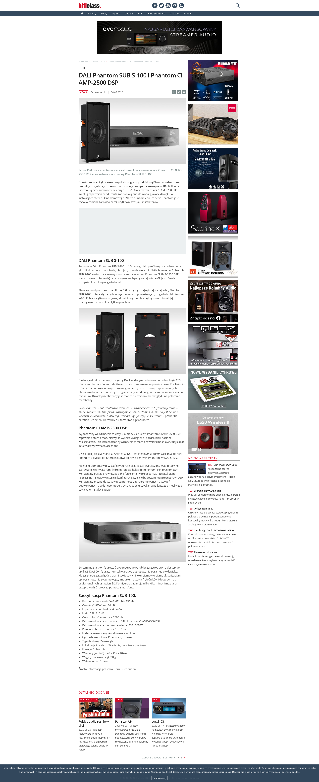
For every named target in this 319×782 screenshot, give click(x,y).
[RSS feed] (181, 5)
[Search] (237, 5)
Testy (104, 13)
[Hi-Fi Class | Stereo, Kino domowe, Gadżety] (82, 13)
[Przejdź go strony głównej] (90, 5)
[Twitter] (161, 5)
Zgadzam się (159, 778)
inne (186, 13)
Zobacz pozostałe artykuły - (162, 757)
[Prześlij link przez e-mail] (174, 5)
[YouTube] (168, 5)
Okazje (129, 13)
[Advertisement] (132, 231)
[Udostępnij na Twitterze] (179, 92)
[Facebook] (155, 5)
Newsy (92, 13)
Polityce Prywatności (270, 772)
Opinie (116, 13)
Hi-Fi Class (83, 61)
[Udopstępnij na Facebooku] (174, 92)
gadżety (174, 13)
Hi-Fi (140, 13)
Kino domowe (156, 13)
